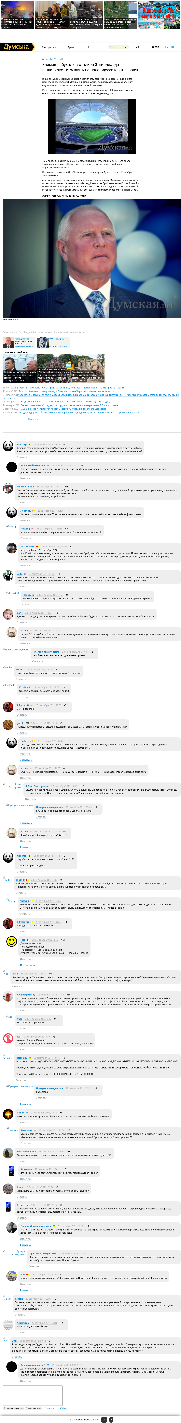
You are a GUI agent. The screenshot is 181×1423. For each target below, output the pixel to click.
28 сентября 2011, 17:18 (47, 855)
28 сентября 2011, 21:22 (72, 1253)
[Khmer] (8, 1193)
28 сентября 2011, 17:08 (39, 669)
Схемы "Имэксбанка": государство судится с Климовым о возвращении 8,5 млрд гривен (69, 405)
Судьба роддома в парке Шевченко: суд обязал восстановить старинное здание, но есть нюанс (88, 376)
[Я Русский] (8, 711)
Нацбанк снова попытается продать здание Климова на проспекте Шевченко (63, 408)
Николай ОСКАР (26, 1151)
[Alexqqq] (11, 526)
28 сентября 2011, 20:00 (51, 1130)
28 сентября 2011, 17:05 (38, 612)
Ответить (22, 457)
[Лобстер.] (8, 450)
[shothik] (7, 880)
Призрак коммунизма (46, 651)
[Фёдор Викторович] (12, 787)
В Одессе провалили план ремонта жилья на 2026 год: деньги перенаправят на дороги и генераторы (86, 23)
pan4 (20, 612)
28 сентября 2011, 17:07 (75, 651)
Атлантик (26, 1169)
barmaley (21, 1057)
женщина (29, 594)
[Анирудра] (8, 1329)
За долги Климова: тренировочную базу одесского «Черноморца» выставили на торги (66, 391)
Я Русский (23, 705)
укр (138, 46)
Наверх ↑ (33, 419)
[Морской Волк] (8, 492)
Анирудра (23, 1322)
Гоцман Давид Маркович (36, 1226)
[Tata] (11, 945)
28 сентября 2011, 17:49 (79, 807)
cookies (95, 1419)
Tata (23, 939)
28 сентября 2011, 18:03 (34, 973)
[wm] (11, 1280)
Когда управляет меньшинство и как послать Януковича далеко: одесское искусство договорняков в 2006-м (20, 376)
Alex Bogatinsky (26, 994)
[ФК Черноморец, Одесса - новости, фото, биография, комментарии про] (43, 348)
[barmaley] (8, 1058)
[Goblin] (8, 1118)
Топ (90, 47)
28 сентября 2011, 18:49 (38, 1018)
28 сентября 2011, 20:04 (48, 630)
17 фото (29, 346)
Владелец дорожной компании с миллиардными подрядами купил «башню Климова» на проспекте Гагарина (79, 412)
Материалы (49, 47)
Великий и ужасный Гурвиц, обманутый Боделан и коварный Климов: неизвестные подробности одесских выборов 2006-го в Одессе (54, 375)
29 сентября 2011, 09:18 (33, 1340)
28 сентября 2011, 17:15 (64, 786)
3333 (19, 573)
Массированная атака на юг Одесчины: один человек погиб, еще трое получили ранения (16, 23)
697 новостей (55, 346)
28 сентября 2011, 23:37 (48, 900)
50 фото (65, 346)
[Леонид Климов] (92, 317)
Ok (104, 1419)
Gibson (19, 1298)
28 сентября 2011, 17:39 (44, 879)
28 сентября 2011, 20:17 (44, 1205)
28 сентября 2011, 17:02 (42, 573)
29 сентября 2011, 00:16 (44, 1322)
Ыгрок (24, 630)
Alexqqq (25, 528)
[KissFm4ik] (9, 685)
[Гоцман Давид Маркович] (11, 1232)
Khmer (21, 1187)
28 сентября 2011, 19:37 (37, 1036)
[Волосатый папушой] (11, 471)
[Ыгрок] (11, 636)
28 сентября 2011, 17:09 (48, 705)
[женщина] (12, 592)
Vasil (15, 973)
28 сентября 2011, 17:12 (44, 723)
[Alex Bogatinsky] (8, 1000)
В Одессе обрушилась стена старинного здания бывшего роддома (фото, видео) (65, 401)
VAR (19, 1036)
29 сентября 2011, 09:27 (65, 1365)
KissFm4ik (25, 687)
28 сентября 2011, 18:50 (45, 939)
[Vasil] (6, 973)
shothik (20, 879)
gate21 (21, 723)
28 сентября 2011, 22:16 (44, 1274)
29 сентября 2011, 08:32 (65, 465)
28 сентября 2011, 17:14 (50, 741)
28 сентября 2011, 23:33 (49, 528)
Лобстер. (22, 444)
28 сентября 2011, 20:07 (48, 768)
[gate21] (8, 729)
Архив (71, 47)
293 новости (20, 346)
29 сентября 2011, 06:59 (54, 546)
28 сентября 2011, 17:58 (50, 594)
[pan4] (8, 618)
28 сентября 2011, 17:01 (50, 486)
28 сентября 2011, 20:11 (48, 1169)
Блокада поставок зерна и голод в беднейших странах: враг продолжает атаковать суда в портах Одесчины (120, 23)
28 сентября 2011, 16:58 (47, 444)
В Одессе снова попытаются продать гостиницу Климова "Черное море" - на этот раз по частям (70, 387)
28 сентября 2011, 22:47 (38, 1298)
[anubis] (7, 667)
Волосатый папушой (33, 465)
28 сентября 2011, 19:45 (47, 1057)
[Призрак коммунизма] (16, 649)
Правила (49, 1408)
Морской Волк (25, 486)
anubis (20, 669)
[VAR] (8, 1042)
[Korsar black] (11, 552)
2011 (15, 1340)
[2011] (6, 1340)
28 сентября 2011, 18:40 (51, 994)
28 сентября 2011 (50, 59)
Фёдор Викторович (37, 786)
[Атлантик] (11, 1175)
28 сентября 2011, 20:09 (48, 831)
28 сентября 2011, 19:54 (44, 1112)
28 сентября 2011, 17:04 (50, 510)
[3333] (8, 580)
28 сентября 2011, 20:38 (70, 1226)
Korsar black (28, 546)
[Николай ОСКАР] (8, 1157)
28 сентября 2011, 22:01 (79, 1088)
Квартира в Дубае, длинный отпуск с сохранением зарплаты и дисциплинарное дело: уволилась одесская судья (51, 23)
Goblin (20, 1112)
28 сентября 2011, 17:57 (48, 921)
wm (23, 1274)
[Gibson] (7, 1298)
